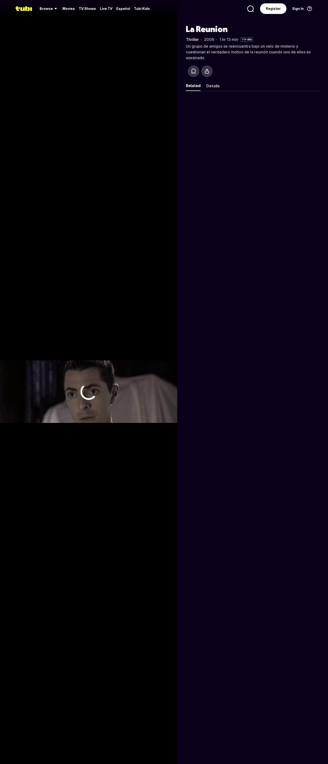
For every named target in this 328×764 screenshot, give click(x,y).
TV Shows (87, 8)
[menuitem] (49, 9)
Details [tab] (213, 85)
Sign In (298, 8)
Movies (68, 8)
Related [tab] (193, 85)
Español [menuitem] (123, 8)
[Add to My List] (193, 71)
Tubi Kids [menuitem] (142, 8)
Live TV (106, 8)
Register (273, 8)
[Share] (207, 71)
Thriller (192, 39)
